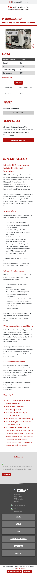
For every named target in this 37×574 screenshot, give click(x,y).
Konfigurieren (27, 571)
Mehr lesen (18, 82)
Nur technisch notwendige (14, 571)
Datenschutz (18, 546)
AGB (18, 531)
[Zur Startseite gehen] (18, 8)
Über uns (18, 524)
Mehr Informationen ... (21, 568)
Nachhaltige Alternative (18, 539)
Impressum (18, 553)
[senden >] (34, 39)
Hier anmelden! (6, 474)
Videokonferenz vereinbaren (19, 140)
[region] (18, 39)
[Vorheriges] (3, 39)
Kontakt (18, 517)
